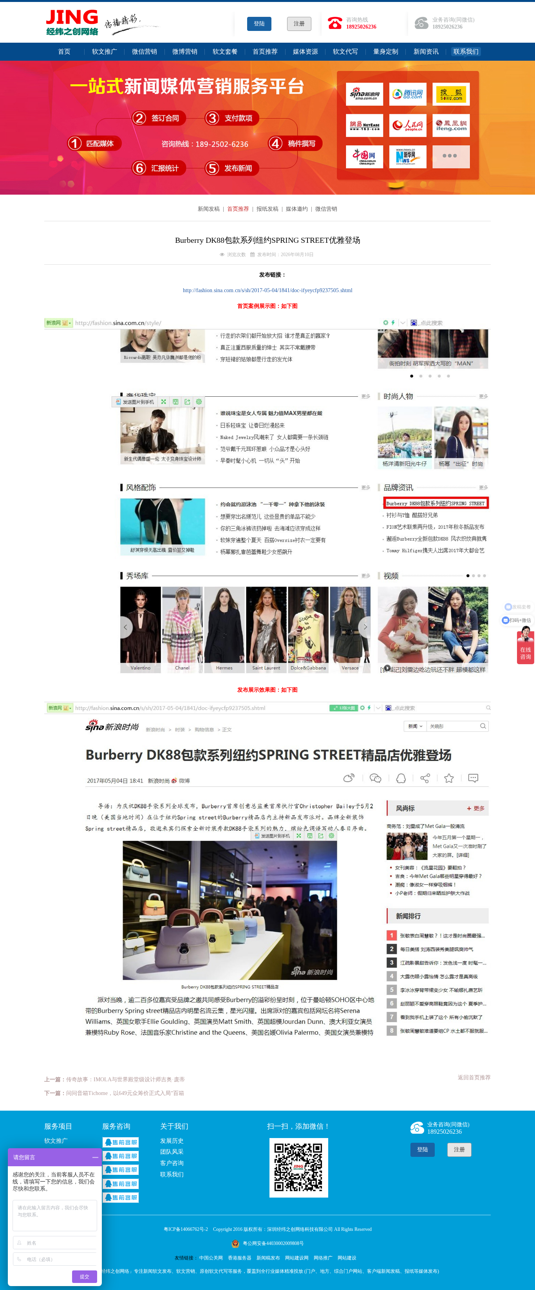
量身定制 (385, 51)
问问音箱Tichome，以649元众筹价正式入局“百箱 (125, 1093)
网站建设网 (297, 1258)
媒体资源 (305, 51)
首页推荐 (265, 51)
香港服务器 (239, 1258)
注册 (299, 24)
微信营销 (144, 51)
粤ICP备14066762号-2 (186, 1229)
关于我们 (174, 1126)
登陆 (259, 24)
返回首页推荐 (474, 1077)
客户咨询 (172, 1163)
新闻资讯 (426, 51)
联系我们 (466, 51)
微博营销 (184, 51)
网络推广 (323, 1258)
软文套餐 (225, 51)
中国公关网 (211, 1258)
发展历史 (172, 1141)
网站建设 (347, 1258)
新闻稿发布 (268, 1258)
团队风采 (172, 1152)
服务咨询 (116, 1126)
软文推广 (104, 51)
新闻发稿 (209, 209)
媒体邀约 (297, 209)
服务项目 (58, 1126)
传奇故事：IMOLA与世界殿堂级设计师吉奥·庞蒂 (125, 1079)
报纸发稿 (268, 209)
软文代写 (345, 51)
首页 (64, 51)
